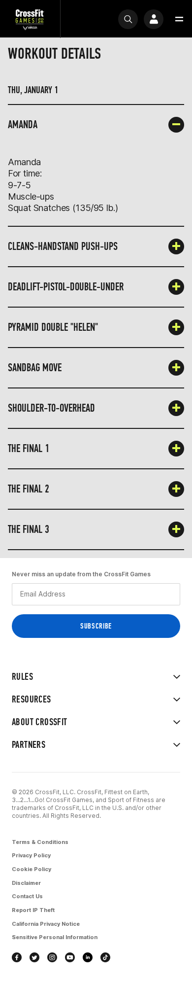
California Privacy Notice (46, 923)
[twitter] (34, 957)
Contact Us (27, 896)
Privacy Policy (31, 855)
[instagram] (52, 957)
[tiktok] (105, 957)
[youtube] (70, 957)
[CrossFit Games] (30, 19)
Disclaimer (26, 882)
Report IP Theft (33, 910)
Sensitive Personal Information (54, 937)
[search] (128, 19)
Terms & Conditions (40, 842)
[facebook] (17, 957)
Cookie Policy (31, 869)
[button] (179, 19)
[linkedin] (88, 957)
